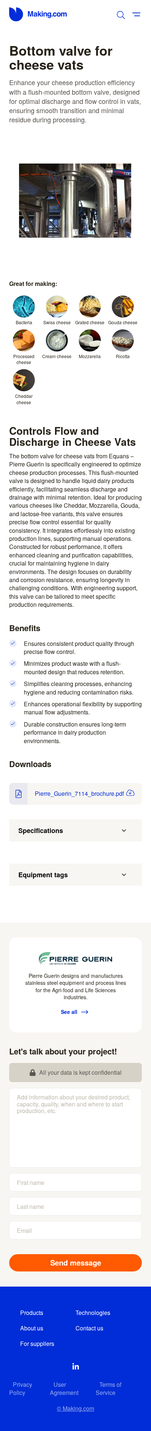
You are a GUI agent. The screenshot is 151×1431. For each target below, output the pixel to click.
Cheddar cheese (24, 399)
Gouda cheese (122, 322)
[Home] (38, 14)
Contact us (89, 1328)
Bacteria (24, 322)
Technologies (93, 1312)
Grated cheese (89, 322)
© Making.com (75, 1408)
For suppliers (37, 1343)
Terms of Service (108, 1388)
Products (31, 1312)
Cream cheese (56, 356)
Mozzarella (90, 356)
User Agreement (64, 1388)
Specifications (40, 830)
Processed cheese (23, 359)
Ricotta (123, 356)
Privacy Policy (20, 1388)
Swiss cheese (57, 322)
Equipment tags (43, 874)
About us (31, 1328)
